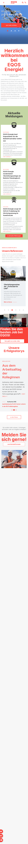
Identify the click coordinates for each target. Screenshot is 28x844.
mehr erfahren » (7, 156)
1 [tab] (7, 30)
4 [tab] (18, 30)
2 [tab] (11, 30)
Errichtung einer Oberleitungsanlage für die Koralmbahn (13, 286)
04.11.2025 (5, 206)
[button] (22, 2)
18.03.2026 (6, 169)
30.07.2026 (6, 132)
